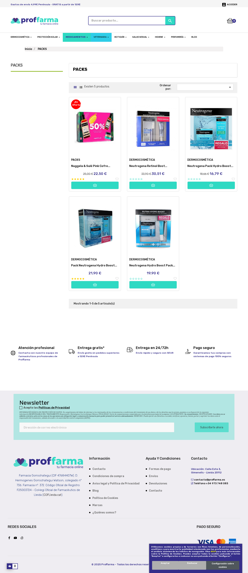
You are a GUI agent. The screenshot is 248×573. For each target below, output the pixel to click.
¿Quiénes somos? (104, 512)
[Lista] (80, 87)
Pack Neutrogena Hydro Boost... (94, 265)
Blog (95, 490)
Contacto (99, 469)
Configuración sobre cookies (223, 565)
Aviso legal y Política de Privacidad (116, 483)
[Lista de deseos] (117, 179)
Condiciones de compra (108, 476)
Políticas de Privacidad (54, 407)
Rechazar (192, 563)
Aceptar (165, 563)
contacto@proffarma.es (209, 479)
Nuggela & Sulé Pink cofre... (90, 166)
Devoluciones (158, 483)
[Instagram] (22, 538)
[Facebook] (10, 538)
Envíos (153, 476)
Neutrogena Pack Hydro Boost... (210, 166)
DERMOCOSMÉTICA (142, 160)
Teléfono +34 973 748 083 (210, 483)
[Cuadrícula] (75, 87)
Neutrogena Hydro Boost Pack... (152, 265)
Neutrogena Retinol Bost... (148, 166)
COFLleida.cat (52, 495)
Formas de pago (160, 469)
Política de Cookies (105, 498)
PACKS (17, 65)
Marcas (97, 505)
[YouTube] (16, 538)
